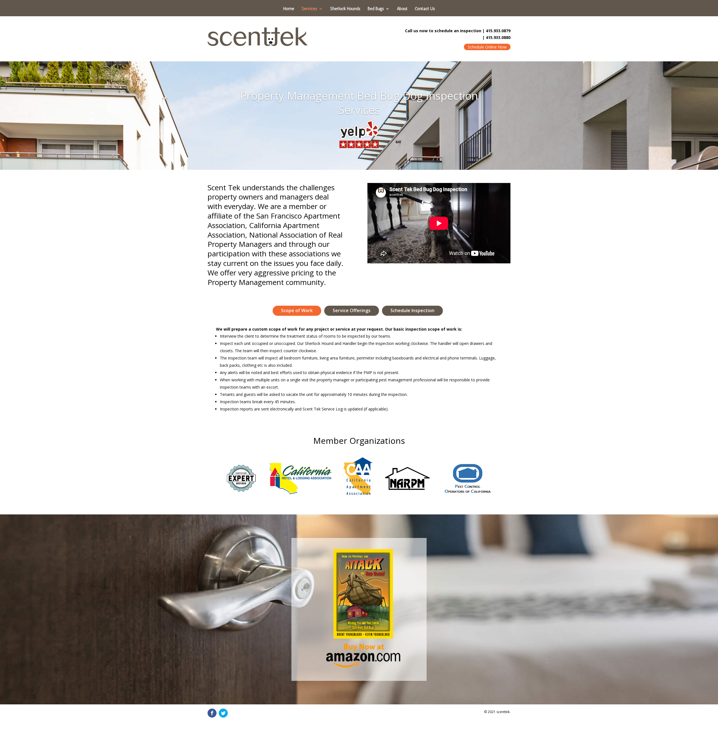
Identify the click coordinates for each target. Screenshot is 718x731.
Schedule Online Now (487, 47)
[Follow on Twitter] (223, 713)
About (402, 9)
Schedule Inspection (412, 310)
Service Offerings (351, 310)
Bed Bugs (376, 9)
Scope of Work (297, 310)
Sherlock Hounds (345, 9)
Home (288, 9)
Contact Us (425, 9)
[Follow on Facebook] (212, 713)
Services (309, 9)
